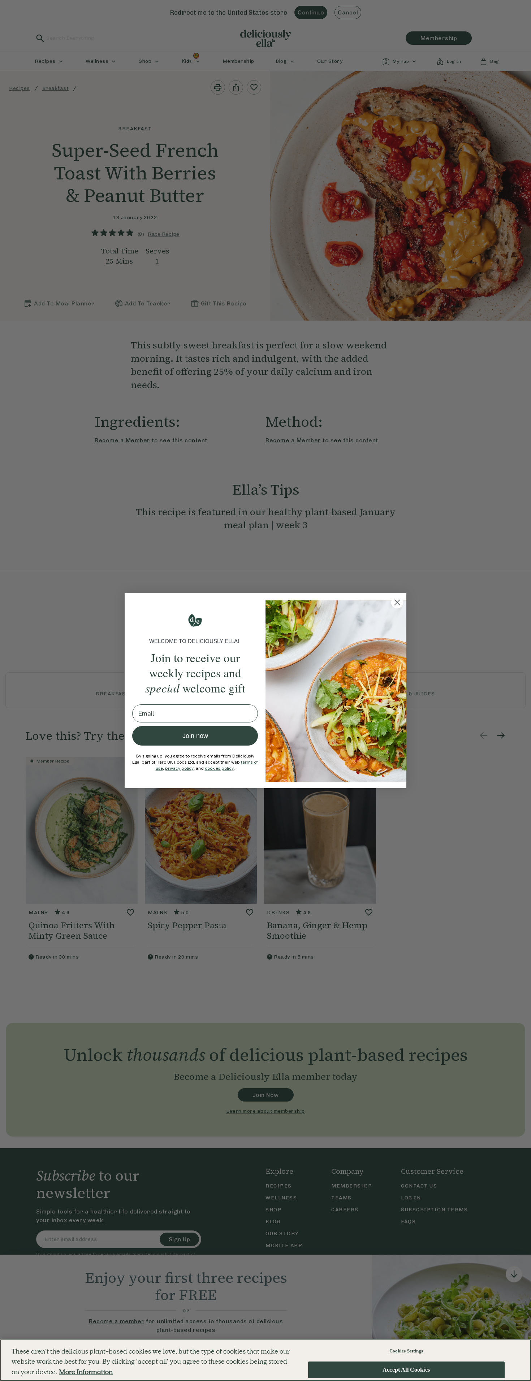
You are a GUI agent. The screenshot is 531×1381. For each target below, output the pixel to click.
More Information (86, 1371)
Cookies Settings (406, 1351)
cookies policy (219, 768)
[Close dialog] (397, 602)
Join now (195, 735)
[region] (265, 1360)
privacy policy (179, 768)
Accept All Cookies (406, 1370)
